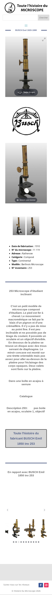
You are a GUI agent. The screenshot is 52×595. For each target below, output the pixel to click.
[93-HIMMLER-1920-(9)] (12, 510)
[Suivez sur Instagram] (46, 585)
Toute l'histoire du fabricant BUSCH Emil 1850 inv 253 (26, 438)
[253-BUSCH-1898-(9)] (19, 220)
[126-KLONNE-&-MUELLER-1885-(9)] (26, 510)
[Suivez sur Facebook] (41, 585)
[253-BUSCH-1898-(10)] (33, 220)
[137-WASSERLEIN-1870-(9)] (40, 510)
